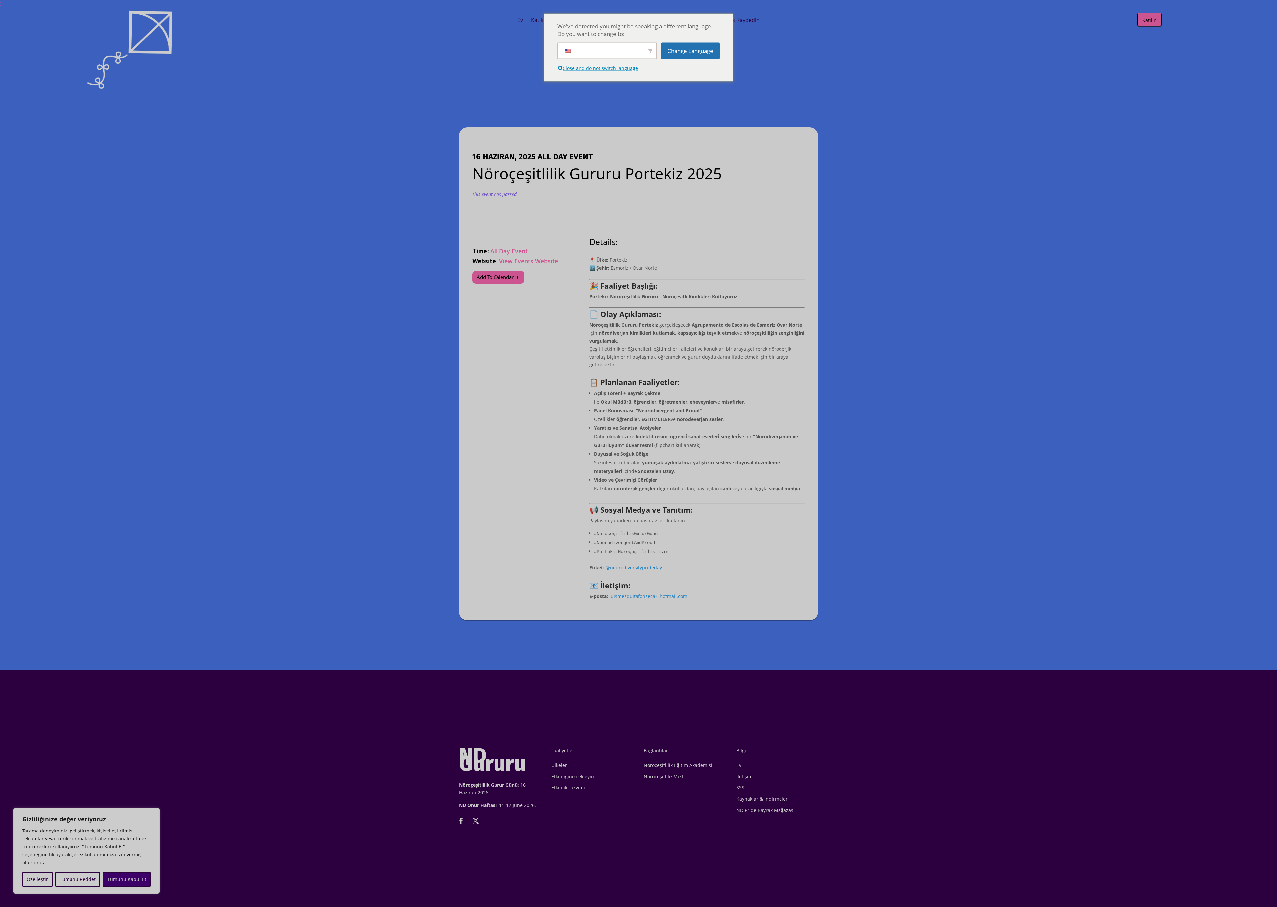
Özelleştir (37, 879)
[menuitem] (520, 20)
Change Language (690, 51)
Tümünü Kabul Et (126, 879)
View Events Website (528, 261)
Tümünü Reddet (78, 879)
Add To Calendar (495, 277)
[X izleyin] (476, 821)
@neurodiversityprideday (634, 567)
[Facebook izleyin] (461, 821)
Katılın (1149, 20)
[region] (86, 851)
